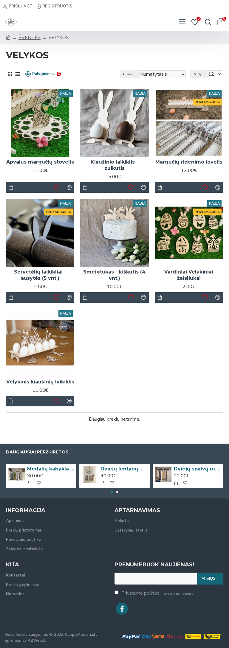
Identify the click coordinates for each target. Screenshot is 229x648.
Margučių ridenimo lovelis (188, 162)
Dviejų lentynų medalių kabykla (124, 469)
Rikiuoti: (130, 74)
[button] (112, 492)
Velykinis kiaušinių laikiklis (40, 382)
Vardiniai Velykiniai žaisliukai (188, 275)
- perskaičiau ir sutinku (157, 593)
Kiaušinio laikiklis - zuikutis (114, 165)
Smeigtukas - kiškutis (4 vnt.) (114, 275)
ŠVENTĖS (29, 37)
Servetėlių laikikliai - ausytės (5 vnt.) (40, 275)
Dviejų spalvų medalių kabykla (197, 469)
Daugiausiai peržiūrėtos (37, 452)
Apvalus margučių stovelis (40, 162)
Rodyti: (199, 74)
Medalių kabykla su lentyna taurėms (51, 469)
